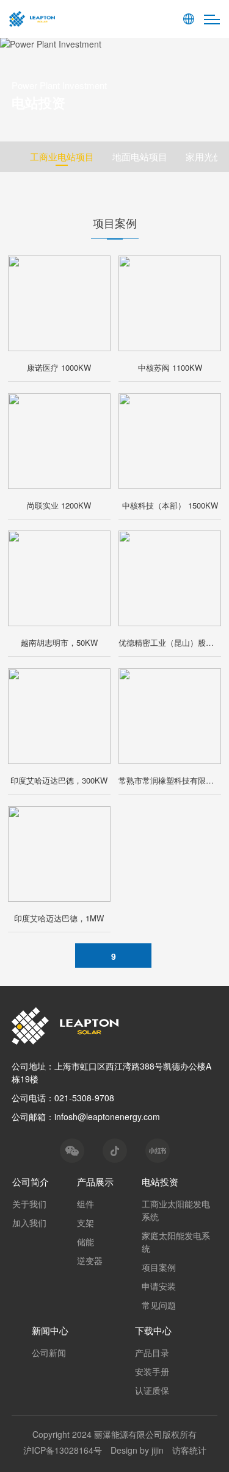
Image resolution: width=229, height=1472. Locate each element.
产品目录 (152, 1352)
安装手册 (152, 1371)
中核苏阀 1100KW (170, 367)
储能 (85, 1241)
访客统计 (189, 1450)
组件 (85, 1204)
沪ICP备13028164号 (62, 1450)
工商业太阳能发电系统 (176, 1210)
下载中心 (153, 1330)
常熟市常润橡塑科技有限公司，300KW (169, 780)
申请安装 (159, 1286)
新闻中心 (50, 1330)
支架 (85, 1223)
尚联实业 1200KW (59, 505)
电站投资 (160, 1181)
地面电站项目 (139, 156)
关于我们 (29, 1204)
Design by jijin (137, 1450)
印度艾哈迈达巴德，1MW (59, 918)
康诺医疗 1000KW (59, 367)
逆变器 (90, 1260)
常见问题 (159, 1305)
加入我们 (29, 1223)
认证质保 (152, 1390)
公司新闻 (49, 1352)
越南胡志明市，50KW (59, 642)
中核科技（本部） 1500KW (170, 505)
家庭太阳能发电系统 (176, 1241)
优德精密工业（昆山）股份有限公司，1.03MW (169, 642)
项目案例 (159, 1267)
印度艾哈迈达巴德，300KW (58, 780)
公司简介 (30, 1181)
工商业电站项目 (62, 156)
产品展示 (95, 1181)
